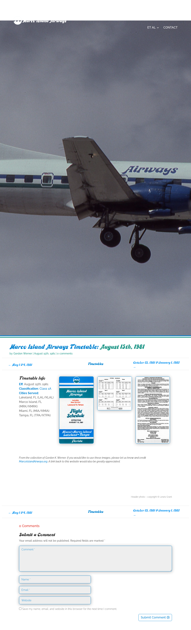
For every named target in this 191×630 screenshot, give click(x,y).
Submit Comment (153, 617)
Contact (170, 27)
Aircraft (123, 13)
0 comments (65, 353)
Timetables (148, 13)
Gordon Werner (22, 353)
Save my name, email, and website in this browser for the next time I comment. (69, 608)
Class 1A (45, 388)
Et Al (151, 27)
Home (90, 13)
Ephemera (169, 13)
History (105, 13)
